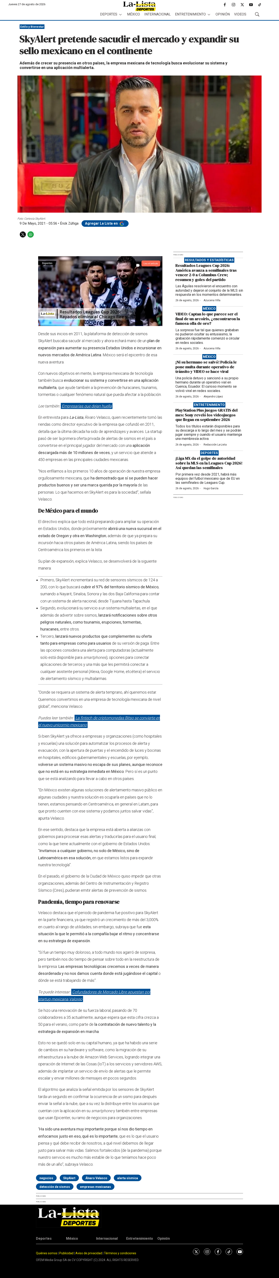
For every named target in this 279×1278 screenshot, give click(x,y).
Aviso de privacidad (88, 1253)
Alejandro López (213, 396)
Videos (240, 14)
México (133, 14)
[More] (120, 14)
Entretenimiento (190, 14)
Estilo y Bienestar (32, 26)
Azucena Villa (212, 300)
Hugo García (211, 488)
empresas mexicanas (95, 1187)
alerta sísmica (127, 1178)
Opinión (223, 14)
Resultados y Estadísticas (209, 260)
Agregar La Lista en (102, 223)
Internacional (157, 14)
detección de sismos (54, 1187)
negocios (46, 1178)
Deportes (108, 14)
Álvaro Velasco (96, 1178)
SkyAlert (69, 1178)
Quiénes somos (46, 1253)
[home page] (139, 6)
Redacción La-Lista (215, 444)
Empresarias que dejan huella (87, 406)
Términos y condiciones (120, 1253)
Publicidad (66, 1253)
